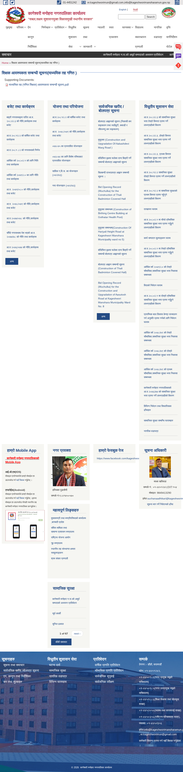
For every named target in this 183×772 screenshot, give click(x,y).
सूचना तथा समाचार (13, 665)
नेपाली (135, 9)
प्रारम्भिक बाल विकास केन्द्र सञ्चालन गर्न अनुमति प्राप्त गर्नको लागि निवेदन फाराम (160, 318)
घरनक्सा (126, 27)
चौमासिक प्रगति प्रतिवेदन (109, 670)
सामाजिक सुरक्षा (57, 670)
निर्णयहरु (45, 27)
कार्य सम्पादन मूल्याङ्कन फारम (157, 238)
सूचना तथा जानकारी (87, 37)
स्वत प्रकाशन (113, 32)
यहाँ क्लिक (20, 480)
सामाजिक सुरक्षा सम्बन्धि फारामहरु (158, 420)
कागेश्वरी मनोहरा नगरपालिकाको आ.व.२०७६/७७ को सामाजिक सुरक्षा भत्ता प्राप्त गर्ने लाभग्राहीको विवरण (159, 391)
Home (5, 62)
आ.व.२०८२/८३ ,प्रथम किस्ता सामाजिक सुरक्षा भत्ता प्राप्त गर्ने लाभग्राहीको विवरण (157, 158)
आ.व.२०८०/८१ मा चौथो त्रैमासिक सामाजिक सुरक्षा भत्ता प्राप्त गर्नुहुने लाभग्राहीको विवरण (159, 223)
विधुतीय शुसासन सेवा (72, 37)
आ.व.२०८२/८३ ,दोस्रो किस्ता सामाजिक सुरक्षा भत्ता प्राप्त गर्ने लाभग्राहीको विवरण (157, 139)
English (122, 9)
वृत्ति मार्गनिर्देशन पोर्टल (171, 37)
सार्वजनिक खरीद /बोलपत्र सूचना (21, 670)
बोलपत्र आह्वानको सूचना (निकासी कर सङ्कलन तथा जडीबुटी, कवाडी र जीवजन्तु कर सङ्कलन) (114, 125)
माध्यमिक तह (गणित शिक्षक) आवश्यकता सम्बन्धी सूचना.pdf (39, 84)
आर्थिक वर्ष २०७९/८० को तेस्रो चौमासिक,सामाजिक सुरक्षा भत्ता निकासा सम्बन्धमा (160, 270)
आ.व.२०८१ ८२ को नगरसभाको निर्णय (23, 150)
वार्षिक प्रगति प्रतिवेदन (107, 665)
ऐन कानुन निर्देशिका (32, 37)
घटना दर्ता (54, 665)
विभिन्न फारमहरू (58, 682)
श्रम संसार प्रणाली (60, 558)
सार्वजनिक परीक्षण (104, 682)
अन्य (12, 261)
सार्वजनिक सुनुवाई (104, 676)
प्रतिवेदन (59, 27)
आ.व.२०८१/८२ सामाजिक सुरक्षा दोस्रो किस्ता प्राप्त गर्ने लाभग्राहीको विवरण (159, 176)
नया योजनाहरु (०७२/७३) (63, 185)
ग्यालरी (101, 27)
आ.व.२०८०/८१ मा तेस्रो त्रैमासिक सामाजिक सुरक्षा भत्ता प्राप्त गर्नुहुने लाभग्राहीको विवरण (159, 252)
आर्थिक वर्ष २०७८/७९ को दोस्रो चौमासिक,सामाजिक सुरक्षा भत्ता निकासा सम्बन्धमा (160, 355)
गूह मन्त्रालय (56, 543)
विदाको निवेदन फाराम (153, 285)
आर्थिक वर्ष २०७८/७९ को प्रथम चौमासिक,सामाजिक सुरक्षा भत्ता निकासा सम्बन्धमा (160, 373)
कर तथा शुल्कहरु (12, 682)
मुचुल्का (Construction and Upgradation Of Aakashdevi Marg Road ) (113, 143)
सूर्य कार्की (56, 613)
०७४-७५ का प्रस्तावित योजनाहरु (67, 146)
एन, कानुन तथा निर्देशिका (17, 676)
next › (77, 633)
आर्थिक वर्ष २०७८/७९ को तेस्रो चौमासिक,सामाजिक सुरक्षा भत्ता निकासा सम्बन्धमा (160, 336)
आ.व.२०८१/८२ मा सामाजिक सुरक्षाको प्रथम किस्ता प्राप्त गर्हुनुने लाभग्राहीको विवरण (160, 194)
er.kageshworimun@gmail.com (158, 734)
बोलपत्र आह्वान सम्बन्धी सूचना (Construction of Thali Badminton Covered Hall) (112, 268)
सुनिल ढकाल (58, 623)
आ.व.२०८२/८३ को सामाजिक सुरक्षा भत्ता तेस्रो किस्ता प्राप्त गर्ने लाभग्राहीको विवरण (159, 121)
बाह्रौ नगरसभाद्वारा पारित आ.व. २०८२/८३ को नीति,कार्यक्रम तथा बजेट (21, 121)
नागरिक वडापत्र (158, 32)
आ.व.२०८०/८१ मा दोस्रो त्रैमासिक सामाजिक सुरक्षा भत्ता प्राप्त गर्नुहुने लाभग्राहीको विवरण (159, 299)
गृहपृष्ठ (9, 27)
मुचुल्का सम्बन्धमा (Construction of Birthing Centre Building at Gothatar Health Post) (114, 213)
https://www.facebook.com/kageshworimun (121, 458)
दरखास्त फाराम (150, 209)
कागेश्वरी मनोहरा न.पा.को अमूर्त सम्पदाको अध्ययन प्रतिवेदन (123, 54)
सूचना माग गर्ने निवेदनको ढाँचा (160, 504)
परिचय (20, 27)
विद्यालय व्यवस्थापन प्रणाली (140, 37)
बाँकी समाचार (61, 642)
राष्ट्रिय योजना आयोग (60, 537)
